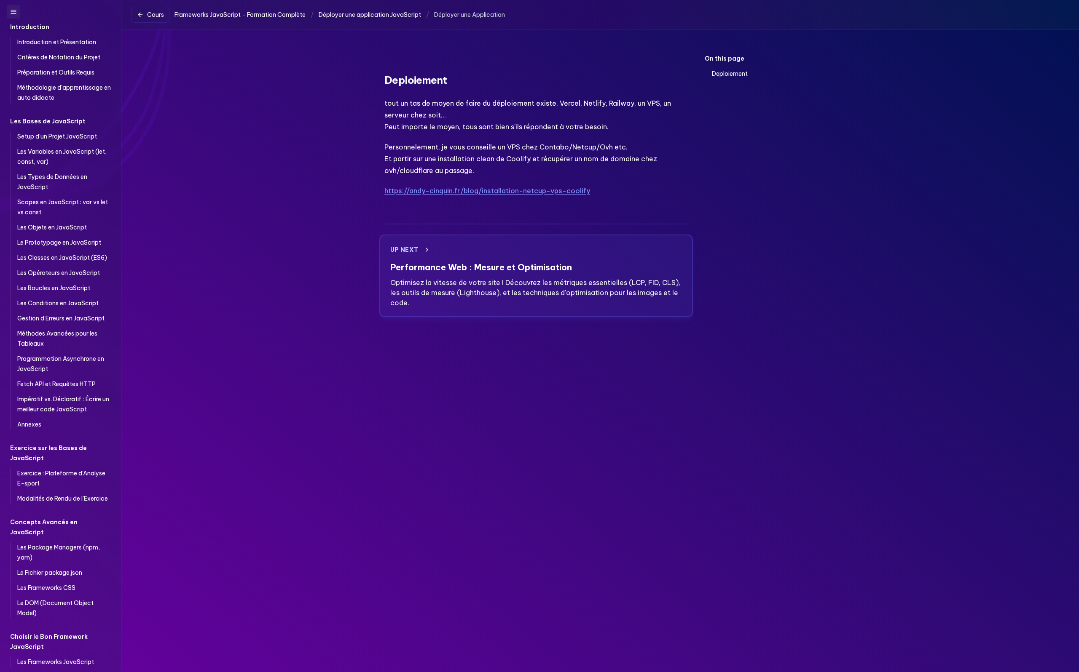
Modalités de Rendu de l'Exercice (62, 498)
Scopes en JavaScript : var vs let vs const (62, 207)
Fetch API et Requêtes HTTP (56, 384)
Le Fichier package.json (49, 572)
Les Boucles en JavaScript (53, 288)
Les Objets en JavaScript (52, 227)
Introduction (29, 27)
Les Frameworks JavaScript (55, 662)
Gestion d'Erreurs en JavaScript (61, 318)
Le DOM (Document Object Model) (55, 608)
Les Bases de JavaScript (48, 121)
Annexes (29, 424)
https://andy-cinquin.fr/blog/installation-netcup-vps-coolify (487, 191)
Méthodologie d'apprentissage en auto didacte (64, 92)
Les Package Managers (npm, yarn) (58, 552)
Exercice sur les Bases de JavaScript (48, 453)
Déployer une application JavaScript (370, 15)
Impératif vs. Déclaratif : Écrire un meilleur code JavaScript (63, 404)
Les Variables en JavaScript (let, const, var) (62, 156)
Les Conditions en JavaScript (58, 303)
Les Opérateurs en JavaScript (58, 273)
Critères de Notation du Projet (58, 57)
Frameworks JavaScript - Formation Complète (240, 15)
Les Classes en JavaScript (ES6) (62, 257)
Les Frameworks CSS (46, 588)
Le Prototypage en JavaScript (59, 242)
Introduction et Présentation (56, 42)
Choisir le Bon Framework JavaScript (49, 642)
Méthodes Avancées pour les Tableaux (57, 338)
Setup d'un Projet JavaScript (57, 136)
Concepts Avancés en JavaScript (44, 527)
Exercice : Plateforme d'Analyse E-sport (61, 478)
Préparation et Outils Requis (55, 72)
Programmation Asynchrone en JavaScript (60, 364)
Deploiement (730, 73)
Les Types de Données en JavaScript (52, 182)
